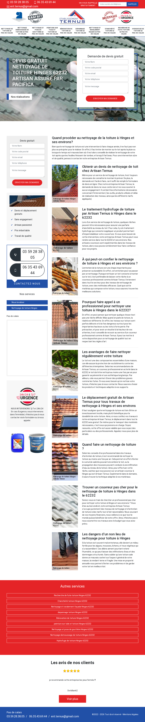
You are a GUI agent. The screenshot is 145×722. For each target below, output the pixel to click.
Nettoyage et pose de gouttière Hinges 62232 (72, 629)
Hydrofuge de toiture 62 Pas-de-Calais (138, 31)
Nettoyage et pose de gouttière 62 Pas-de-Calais (38, 31)
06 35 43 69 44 (46, 2)
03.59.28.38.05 (15, 716)
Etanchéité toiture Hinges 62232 (72, 601)
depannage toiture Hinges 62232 (72, 612)
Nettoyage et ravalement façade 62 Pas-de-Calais (95, 31)
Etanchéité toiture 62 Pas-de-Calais (110, 31)
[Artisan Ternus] (72, 17)
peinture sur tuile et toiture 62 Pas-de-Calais (52, 31)
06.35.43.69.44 (37, 716)
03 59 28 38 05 (19, 2)
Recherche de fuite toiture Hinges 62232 (72, 595)
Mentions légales (130, 714)
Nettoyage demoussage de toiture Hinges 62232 (72, 635)
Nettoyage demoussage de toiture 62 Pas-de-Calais (22, 31)
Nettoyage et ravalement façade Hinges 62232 (72, 607)
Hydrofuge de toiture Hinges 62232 (72, 641)
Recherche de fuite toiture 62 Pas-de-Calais (124, 31)
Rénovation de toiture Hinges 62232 (72, 618)
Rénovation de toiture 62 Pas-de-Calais (66, 31)
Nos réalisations (20, 96)
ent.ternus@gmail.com (23, 6)
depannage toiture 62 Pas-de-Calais (80, 31)
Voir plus (72, 699)
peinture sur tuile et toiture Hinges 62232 (72, 624)
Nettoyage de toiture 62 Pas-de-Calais (7, 31)
